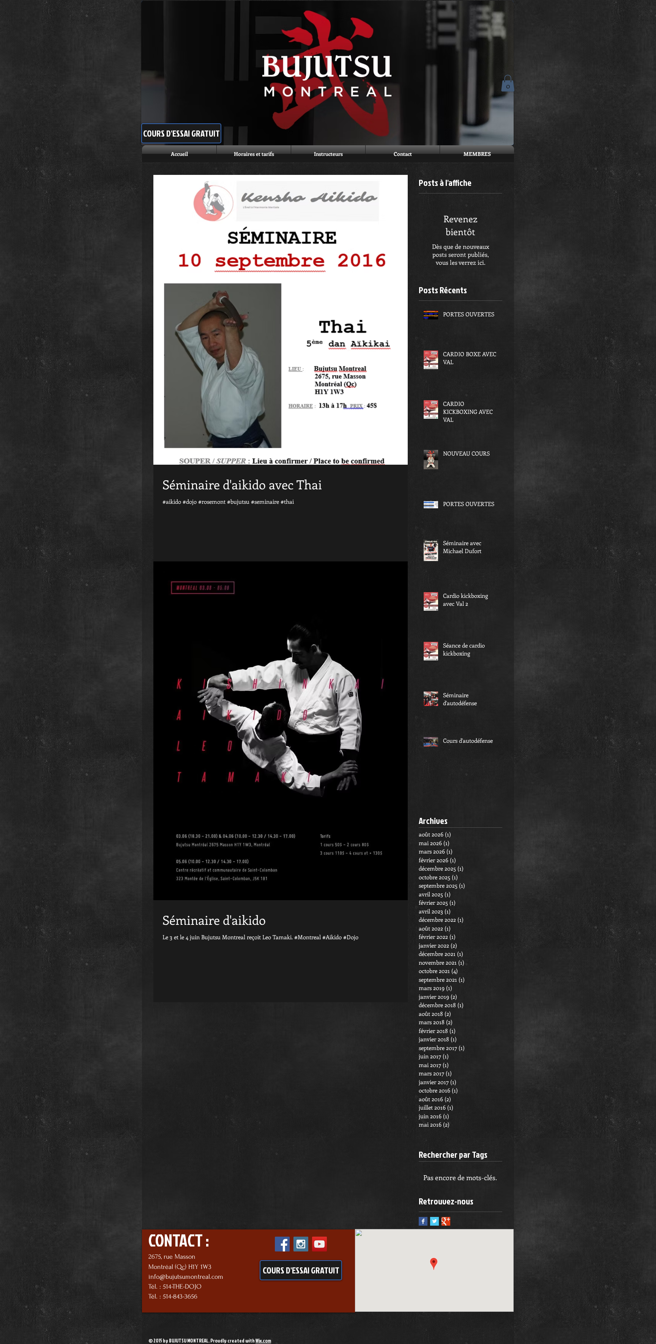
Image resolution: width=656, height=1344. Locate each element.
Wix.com (263, 1340)
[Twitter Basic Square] (434, 1221)
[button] (508, 83)
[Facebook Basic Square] (423, 1221)
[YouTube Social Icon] (319, 1244)
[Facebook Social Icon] (282, 1244)
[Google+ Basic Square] (446, 1221)
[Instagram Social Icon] (300, 1244)
